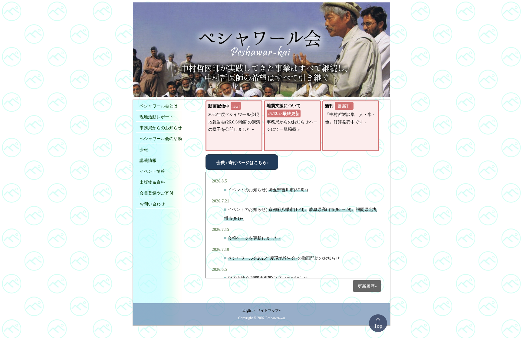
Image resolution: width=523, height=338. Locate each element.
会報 (144, 149)
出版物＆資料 (152, 182)
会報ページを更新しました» (254, 238)
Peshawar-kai (275, 318)
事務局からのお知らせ (161, 127)
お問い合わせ (152, 204)
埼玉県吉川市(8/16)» (287, 189)
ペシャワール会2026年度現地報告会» (263, 258)
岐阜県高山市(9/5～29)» (331, 209)
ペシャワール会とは (159, 105)
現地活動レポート (156, 116)
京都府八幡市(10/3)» (287, 209)
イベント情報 (152, 171)
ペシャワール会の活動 (161, 138)
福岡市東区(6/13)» (268, 278)
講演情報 (148, 160)
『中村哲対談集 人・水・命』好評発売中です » (350, 113)
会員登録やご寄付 (156, 193)
